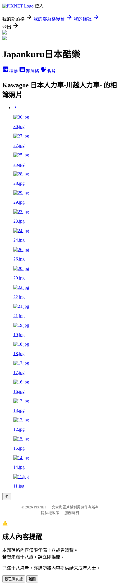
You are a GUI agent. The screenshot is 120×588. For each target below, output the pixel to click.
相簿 (14, 71)
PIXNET (40, 507)
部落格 (33, 71)
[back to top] (6, 496)
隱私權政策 (50, 513)
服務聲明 (71, 513)
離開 (32, 579)
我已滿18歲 (13, 579)
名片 (51, 71)
